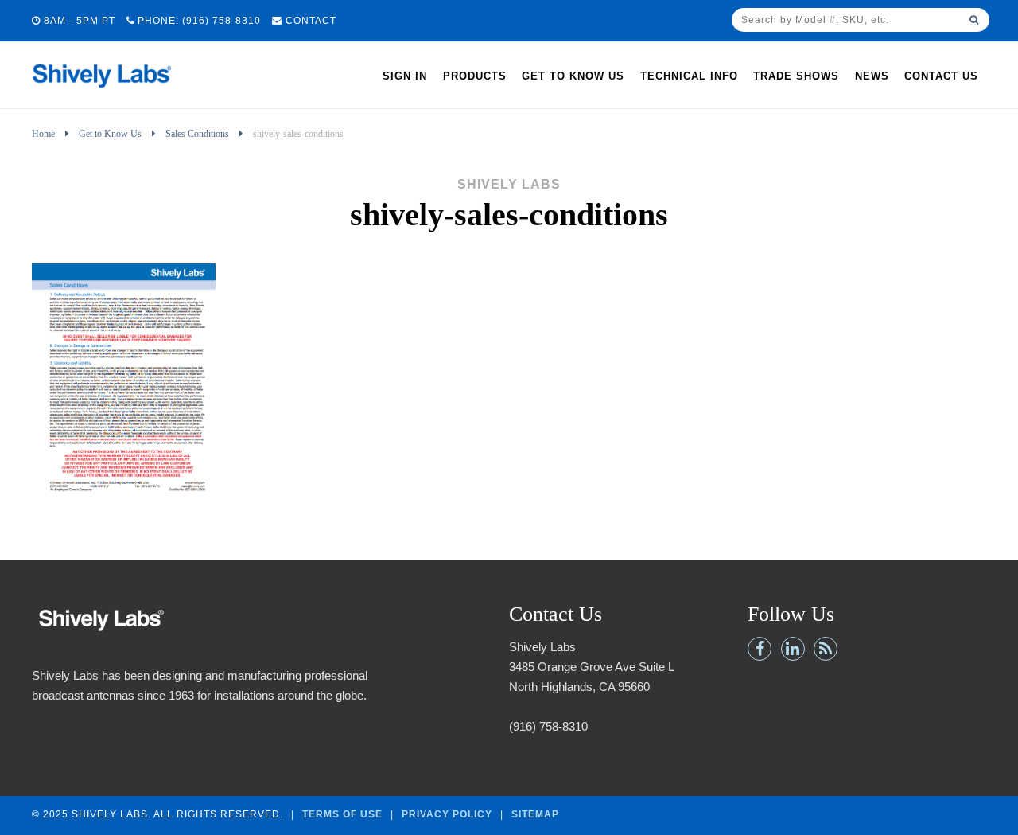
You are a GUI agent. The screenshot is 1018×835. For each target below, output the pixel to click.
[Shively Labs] (101, 92)
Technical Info (689, 76)
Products (475, 76)
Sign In (405, 76)
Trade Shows (796, 76)
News (872, 76)
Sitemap (535, 814)
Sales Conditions (197, 133)
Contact (309, 20)
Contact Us (941, 76)
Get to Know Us (573, 76)
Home (43, 133)
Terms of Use (342, 814)
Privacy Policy (447, 814)
